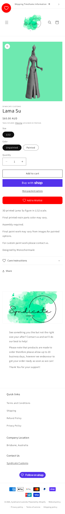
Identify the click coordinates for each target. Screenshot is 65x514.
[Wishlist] (6, 8)
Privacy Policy (14, 425)
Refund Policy (14, 418)
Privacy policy (17, 507)
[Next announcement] (58, 4)
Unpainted (12, 147)
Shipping (18, 123)
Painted (30, 147)
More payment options (32, 191)
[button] (6, 22)
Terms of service (33, 507)
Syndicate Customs (17, 463)
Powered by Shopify (37, 502)
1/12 (8, 134)
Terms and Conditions (18, 402)
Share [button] (9, 270)
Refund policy (54, 502)
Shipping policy (50, 507)
